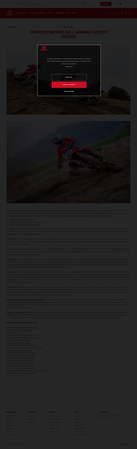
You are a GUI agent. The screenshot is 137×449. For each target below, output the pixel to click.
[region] (69, 70)
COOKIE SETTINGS (69, 91)
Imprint (71, 66)
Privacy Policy (68, 66)
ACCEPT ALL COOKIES (69, 84)
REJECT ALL (69, 77)
